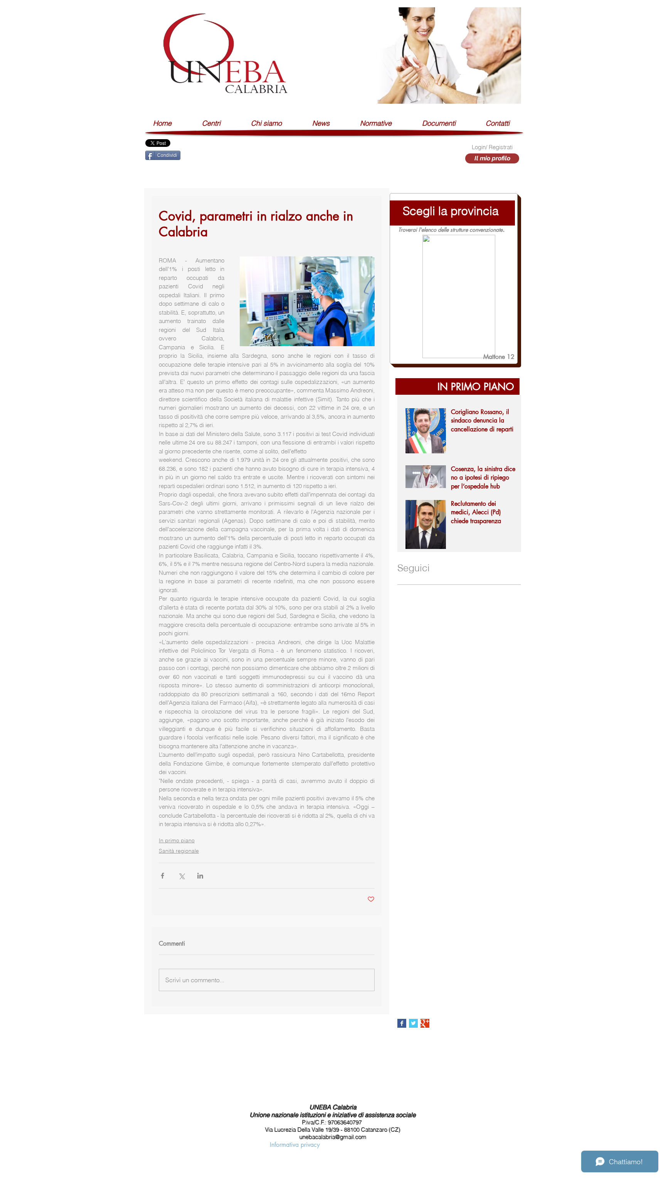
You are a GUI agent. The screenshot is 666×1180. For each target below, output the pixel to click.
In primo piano (177, 840)
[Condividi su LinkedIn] (200, 875)
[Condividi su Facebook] (162, 875)
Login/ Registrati (492, 147)
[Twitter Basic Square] (413, 1023)
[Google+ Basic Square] (424, 1023)
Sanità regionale (179, 850)
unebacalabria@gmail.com (333, 1137)
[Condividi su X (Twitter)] (181, 875)
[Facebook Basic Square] (401, 1023)
